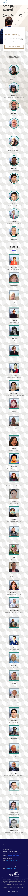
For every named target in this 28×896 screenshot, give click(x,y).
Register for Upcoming (14, 46)
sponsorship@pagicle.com (11, 860)
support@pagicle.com (11, 868)
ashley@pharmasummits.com (13, 855)
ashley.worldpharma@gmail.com (14, 853)
